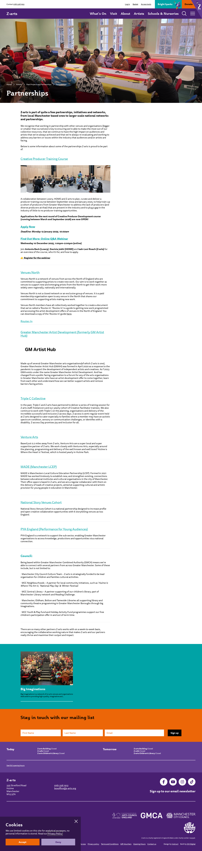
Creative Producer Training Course (44, 158)
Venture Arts (29, 437)
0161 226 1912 (18, 4)
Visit (113, 13)
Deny (58, 842)
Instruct (175, 844)
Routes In (26, 321)
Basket (135, 4)
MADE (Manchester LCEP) (39, 466)
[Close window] (76, 821)
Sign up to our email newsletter (172, 791)
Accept (22, 842)
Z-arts (12, 13)
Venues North (30, 272)
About (125, 13)
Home (9, 84)
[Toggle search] (184, 13)
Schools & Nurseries (163, 13)
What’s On (98, 13)
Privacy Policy (55, 833)
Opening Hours (139, 844)
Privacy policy (93, 844)
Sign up (175, 733)
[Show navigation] (192, 13)
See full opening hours (16, 765)
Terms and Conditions (110, 844)
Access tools (146, 4)
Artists (139, 13)
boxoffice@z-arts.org (65, 788)
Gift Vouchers (125, 844)
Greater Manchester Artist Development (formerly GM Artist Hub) (62, 334)
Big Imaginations (33, 689)
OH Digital (191, 844)
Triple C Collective (33, 398)
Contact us (151, 844)
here (69, 314)
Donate (189, 4)
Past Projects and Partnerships (38, 84)
